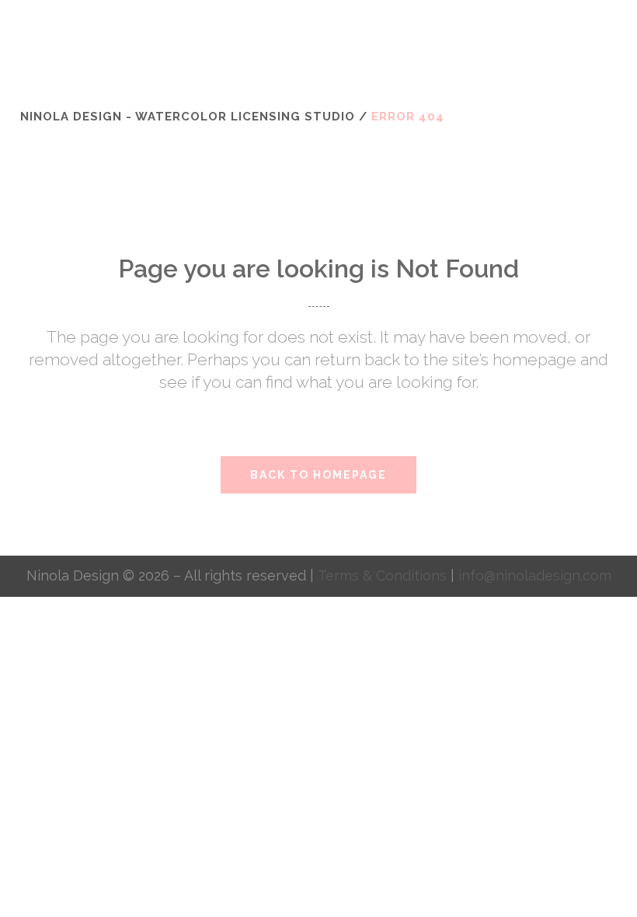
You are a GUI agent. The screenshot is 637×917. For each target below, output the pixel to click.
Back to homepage (318, 475)
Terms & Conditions (384, 575)
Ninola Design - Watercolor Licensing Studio (187, 117)
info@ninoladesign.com (534, 575)
